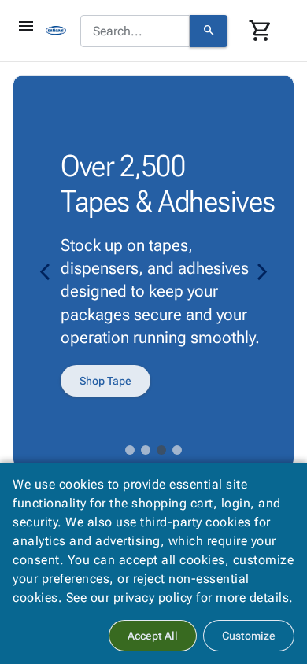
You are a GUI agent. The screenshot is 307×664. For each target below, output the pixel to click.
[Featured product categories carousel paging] (130, 450)
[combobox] (135, 31)
